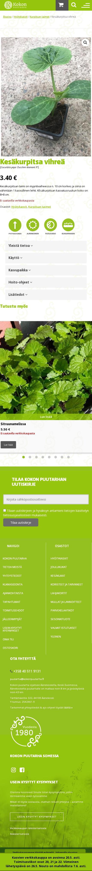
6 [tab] (55, 457)
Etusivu (7, 16)
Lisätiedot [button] (17, 294)
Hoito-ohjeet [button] (19, 282)
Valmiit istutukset (64, 628)
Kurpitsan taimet (39, 16)
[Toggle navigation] (84, 5)
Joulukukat (59, 567)
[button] (85, 42)
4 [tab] (43, 457)
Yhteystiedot (12, 576)
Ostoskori (10, 648)
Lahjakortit (59, 593)
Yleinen (56, 636)
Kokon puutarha (15, 558)
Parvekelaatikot (62, 610)
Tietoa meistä (12, 567)
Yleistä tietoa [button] (20, 245)
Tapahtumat (11, 602)
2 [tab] (30, 457)
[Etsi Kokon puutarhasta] (73, 5)
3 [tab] (36, 457)
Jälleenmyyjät (12, 619)
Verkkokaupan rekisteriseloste (28, 828)
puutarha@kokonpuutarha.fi (27, 679)
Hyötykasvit (21, 16)
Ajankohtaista (13, 593)
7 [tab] (62, 457)
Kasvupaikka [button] (18, 270)
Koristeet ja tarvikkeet (67, 584)
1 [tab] (23, 457)
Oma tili (8, 639)
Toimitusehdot (13, 610)
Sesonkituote (60, 619)
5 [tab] (49, 457)
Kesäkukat (58, 576)
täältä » (68, 707)
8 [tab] (68, 457)
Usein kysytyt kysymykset (12, 629)
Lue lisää (8, 444)
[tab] (46, 246)
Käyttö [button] (14, 258)
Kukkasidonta (12, 584)
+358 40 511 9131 (27, 671)
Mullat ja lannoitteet (66, 602)
